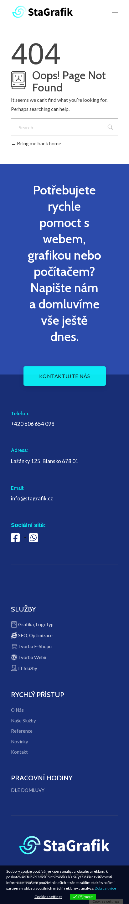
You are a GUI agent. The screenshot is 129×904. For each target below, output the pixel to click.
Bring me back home (38, 143)
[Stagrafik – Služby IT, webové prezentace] (42, 12)
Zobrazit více (105, 888)
